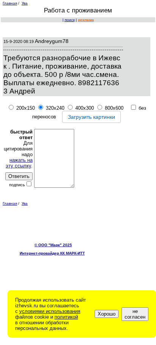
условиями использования (49, 311)
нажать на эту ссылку (19, 163)
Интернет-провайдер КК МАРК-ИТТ (52, 253)
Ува (25, 3)
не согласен (135, 314)
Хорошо (106, 314)
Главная (10, 3)
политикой (66, 317)
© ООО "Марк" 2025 (53, 245)
